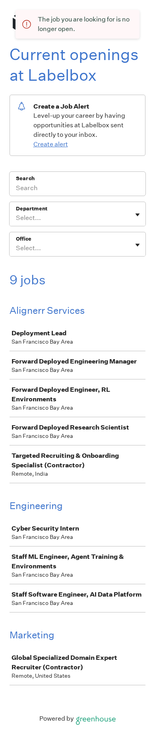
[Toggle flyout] (137, 215)
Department (31, 208)
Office (23, 238)
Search (25, 178)
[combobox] (16, 218)
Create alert (50, 144)
